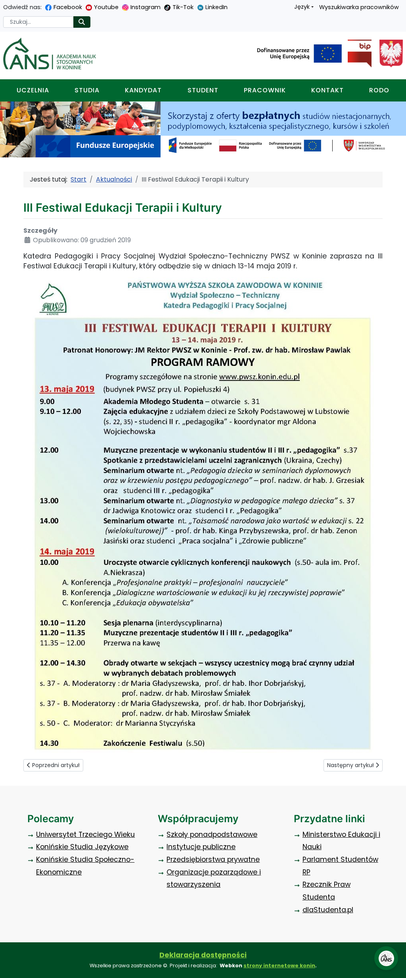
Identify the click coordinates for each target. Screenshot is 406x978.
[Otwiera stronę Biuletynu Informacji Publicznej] (356, 53)
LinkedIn (216, 7)
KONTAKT (327, 90)
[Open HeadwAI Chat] (386, 958)
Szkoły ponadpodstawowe (212, 834)
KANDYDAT (143, 90)
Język (302, 7)
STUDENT (203, 90)
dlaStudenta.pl (328, 910)
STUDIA (87, 90)
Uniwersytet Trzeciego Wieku (85, 834)
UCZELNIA (33, 90)
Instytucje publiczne (201, 847)
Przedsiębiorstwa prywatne (213, 859)
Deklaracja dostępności (203, 955)
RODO (379, 90)
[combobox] (38, 22)
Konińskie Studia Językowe (82, 847)
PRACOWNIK (265, 90)
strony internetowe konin (279, 965)
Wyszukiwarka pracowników (359, 7)
